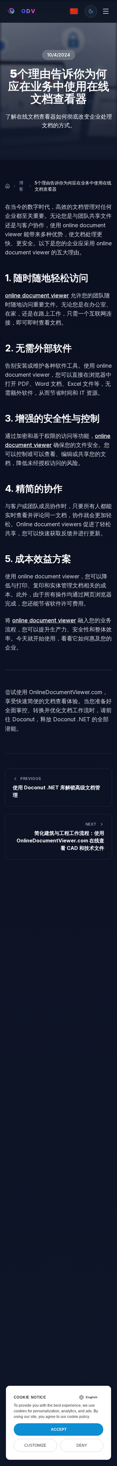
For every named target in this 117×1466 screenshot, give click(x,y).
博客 (21, 186)
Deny (81, 1445)
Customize (35, 1445)
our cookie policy (75, 1417)
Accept (58, 1429)
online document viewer (37, 295)
